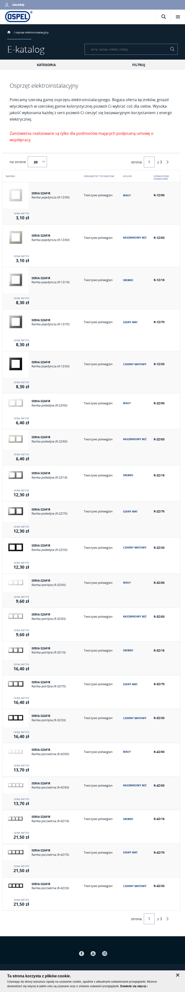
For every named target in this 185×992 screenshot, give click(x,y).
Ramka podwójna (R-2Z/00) (49, 405)
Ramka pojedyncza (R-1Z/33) (51, 366)
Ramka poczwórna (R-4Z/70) (50, 854)
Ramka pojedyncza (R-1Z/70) (51, 324)
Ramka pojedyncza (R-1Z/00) (51, 197)
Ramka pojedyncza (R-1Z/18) (51, 282)
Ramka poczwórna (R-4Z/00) (50, 754)
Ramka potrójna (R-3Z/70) (49, 686)
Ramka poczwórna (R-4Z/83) (50, 787)
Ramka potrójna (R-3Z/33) (49, 720)
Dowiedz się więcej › (134, 986)
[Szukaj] (172, 49)
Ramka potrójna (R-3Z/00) (49, 585)
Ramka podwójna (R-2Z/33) (49, 550)
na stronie (18, 162)
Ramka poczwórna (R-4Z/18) (50, 821)
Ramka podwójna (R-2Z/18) (49, 477)
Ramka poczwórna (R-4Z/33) (50, 888)
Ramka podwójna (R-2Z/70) (49, 513)
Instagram (104, 953)
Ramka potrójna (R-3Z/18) (49, 652)
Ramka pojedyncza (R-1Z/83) (51, 240)
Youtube (93, 953)
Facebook (81, 953)
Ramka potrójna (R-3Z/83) (49, 619)
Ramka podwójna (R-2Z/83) (49, 441)
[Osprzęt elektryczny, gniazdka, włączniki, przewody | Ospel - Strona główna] (19, 16)
